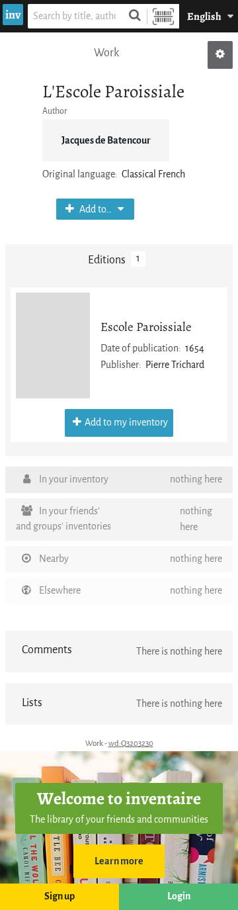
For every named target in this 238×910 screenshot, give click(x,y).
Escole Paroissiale (146, 327)
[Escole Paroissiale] (53, 345)
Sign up (59, 896)
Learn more (119, 861)
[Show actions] (220, 55)
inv (12, 15)
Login (178, 896)
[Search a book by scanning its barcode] (163, 16)
